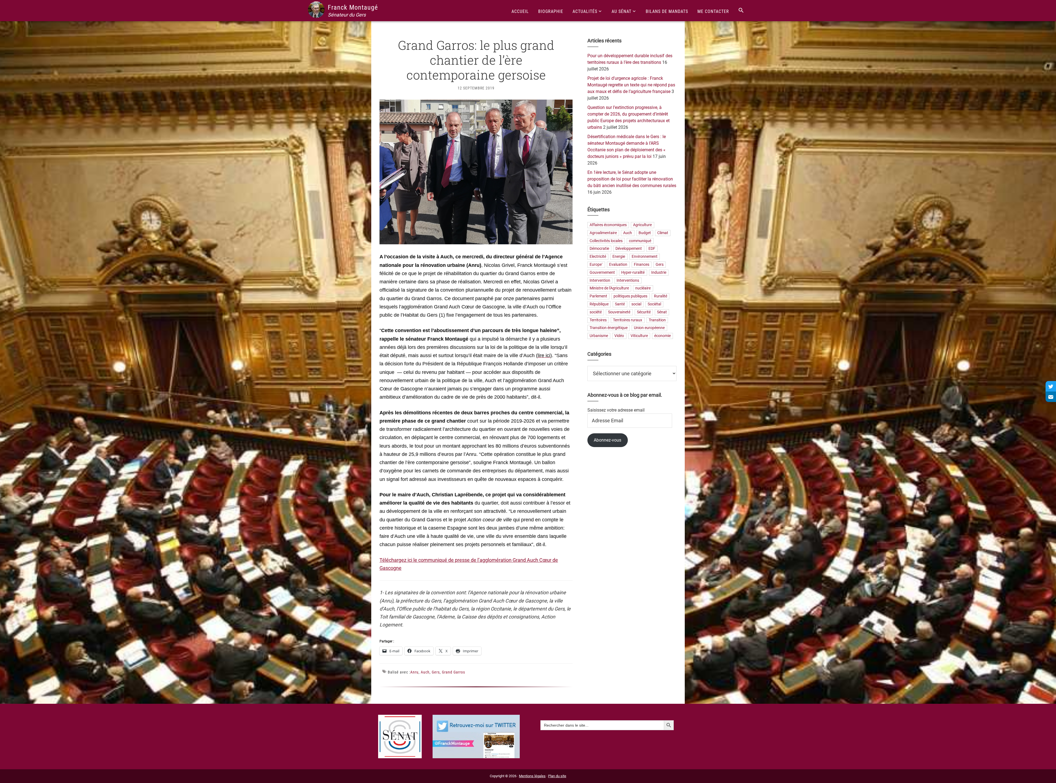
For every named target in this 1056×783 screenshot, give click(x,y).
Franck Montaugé (353, 7)
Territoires (598, 320)
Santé (620, 304)
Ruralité (660, 296)
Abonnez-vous (607, 440)
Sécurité (644, 312)
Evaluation (618, 264)
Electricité (598, 256)
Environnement (645, 256)
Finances (641, 264)
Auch (425, 672)
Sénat (662, 312)
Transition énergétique (609, 328)
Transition (657, 320)
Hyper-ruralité (633, 272)
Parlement (598, 296)
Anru (414, 672)
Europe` (596, 264)
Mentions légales (532, 776)
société (596, 312)
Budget (645, 233)
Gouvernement (602, 272)
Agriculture (642, 225)
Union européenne (649, 328)
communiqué (640, 241)
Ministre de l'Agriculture (609, 288)
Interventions (628, 280)
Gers (436, 672)
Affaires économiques (608, 225)
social (636, 304)
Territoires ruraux (627, 320)
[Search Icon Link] (741, 10)
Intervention (600, 280)
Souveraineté (619, 312)
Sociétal (654, 304)
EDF (651, 249)
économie (662, 336)
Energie (618, 256)
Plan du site (557, 776)
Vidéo (619, 336)
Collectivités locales (606, 241)
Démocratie (599, 249)
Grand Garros (453, 672)
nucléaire (643, 288)
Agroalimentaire (603, 233)
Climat (662, 233)
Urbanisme (599, 336)
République (599, 304)
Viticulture (639, 336)
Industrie (658, 272)
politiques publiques (630, 296)
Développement (628, 249)
